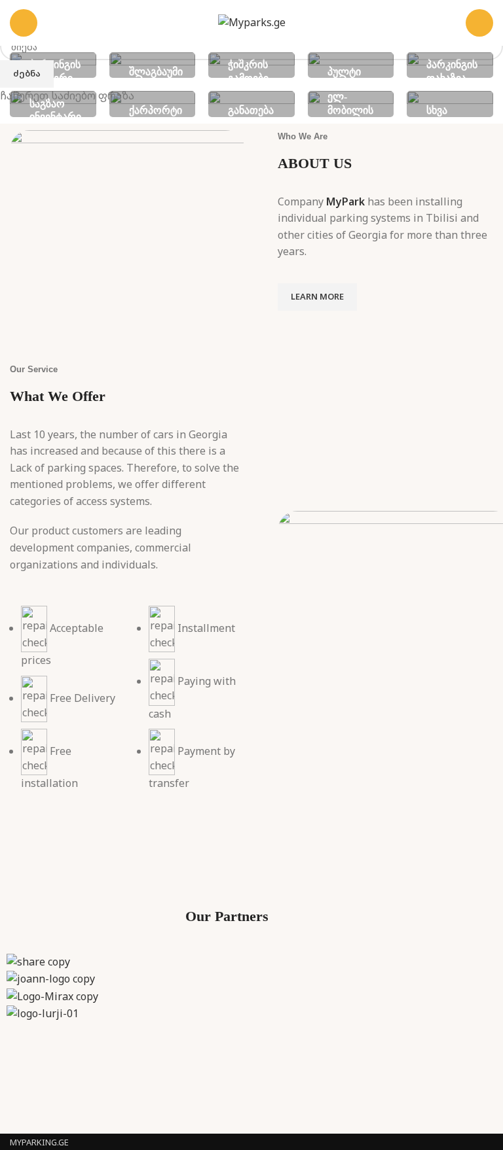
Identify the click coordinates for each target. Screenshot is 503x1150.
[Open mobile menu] (23, 23)
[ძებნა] (479, 23)
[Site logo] (252, 21)
